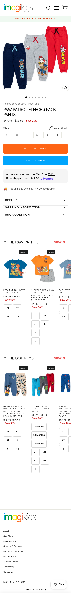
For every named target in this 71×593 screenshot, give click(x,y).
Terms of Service (10, 562)
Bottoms (22, 103)
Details (11, 200)
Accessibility (8, 567)
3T (17, 135)
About (6, 531)
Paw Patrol (34, 103)
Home (6, 103)
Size (35, 128)
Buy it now (35, 160)
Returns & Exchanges (13, 551)
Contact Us (8, 572)
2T (7, 135)
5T (37, 135)
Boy (14, 103)
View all (61, 242)
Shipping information (22, 207)
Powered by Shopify (35, 589)
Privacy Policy (9, 541)
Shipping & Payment (12, 546)
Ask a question (17, 214)
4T (27, 135)
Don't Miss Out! (15, 582)
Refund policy (9, 556)
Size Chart (8, 536)
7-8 (56, 135)
